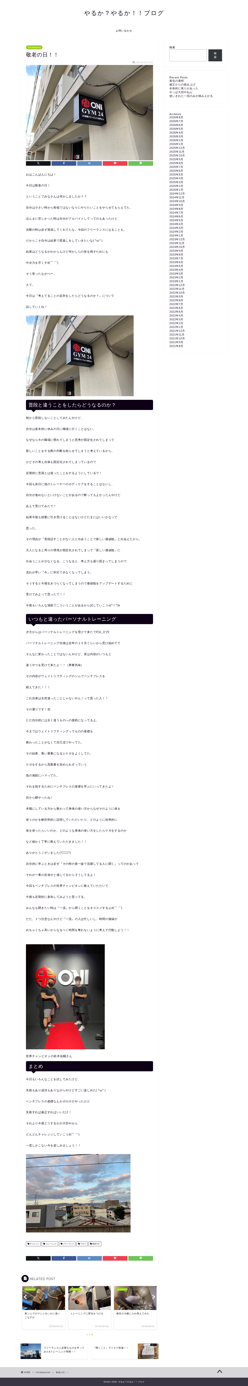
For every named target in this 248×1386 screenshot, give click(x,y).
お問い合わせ (124, 30)
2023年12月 (177, 239)
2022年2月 (176, 323)
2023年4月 (176, 269)
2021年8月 (176, 346)
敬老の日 (96, 1244)
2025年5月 (176, 174)
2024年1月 (176, 235)
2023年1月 (176, 281)
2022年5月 (176, 311)
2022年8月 (176, 300)
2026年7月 (176, 121)
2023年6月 (176, 262)
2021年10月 (177, 338)
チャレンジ (34, 1244)
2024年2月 (176, 231)
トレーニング (50, 1244)
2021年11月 (177, 334)
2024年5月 (176, 220)
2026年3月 (176, 136)
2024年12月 (177, 193)
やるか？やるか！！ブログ (124, 13)
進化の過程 (176, 80)
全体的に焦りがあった (183, 88)
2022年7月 (176, 304)
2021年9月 (176, 342)
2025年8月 (176, 163)
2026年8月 (176, 117)
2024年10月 (177, 201)
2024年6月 (176, 216)
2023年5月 (176, 266)
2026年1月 (176, 144)
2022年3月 (176, 319)
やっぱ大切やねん (181, 92)
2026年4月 (176, 132)
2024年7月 (176, 212)
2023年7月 (176, 258)
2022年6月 (176, 307)
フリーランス (68, 1244)
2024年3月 (176, 227)
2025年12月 (177, 147)
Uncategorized (34, 47)
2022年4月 (176, 315)
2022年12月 (177, 285)
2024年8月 (176, 208)
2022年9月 (176, 296)
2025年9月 (176, 159)
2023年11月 (177, 243)
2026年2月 (176, 140)
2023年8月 (176, 254)
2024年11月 (177, 197)
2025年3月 (176, 182)
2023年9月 (176, 250)
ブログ (83, 1244)
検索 (172, 47)
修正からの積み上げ (182, 84)
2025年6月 (176, 170)
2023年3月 (176, 273)
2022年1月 (176, 326)
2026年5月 (176, 128)
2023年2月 (176, 277)
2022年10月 (177, 292)
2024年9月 (176, 205)
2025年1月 (176, 189)
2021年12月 (177, 330)
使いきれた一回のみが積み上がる (191, 95)
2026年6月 (176, 124)
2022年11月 (177, 288)
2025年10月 (177, 155)
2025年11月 (177, 151)
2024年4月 (176, 224)
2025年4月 (176, 178)
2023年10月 (177, 246)
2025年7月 (176, 166)
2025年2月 (176, 185)
